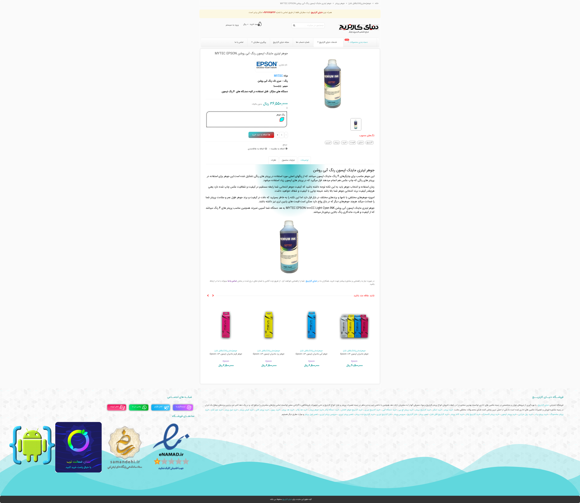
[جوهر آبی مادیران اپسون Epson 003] (311, 325)
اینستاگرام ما (180, 406)
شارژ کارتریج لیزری (384, 414)
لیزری (328, 142)
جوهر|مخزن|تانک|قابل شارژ (354, 351)
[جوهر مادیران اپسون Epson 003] (354, 325)
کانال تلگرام (158, 406)
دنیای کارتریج (287, 499)
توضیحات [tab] (304, 160)
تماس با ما (232, 281)
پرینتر (336, 142)
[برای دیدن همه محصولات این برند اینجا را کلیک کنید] (266, 65)
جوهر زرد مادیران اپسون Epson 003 (268, 354)
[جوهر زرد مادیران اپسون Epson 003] (268, 325)
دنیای (360, 142)
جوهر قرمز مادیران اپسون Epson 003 (226, 354)
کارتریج (369, 142)
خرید (344, 142)
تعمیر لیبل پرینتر (311, 414)
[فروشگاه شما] (358, 28)
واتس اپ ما (136, 406)
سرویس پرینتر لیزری (328, 414)
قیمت (352, 142)
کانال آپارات (114, 406)
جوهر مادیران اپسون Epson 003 (354, 354)
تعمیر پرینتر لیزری (346, 414)
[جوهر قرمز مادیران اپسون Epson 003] (226, 325)
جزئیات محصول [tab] (288, 160)
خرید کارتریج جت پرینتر (365, 414)
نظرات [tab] (273, 160)
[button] (213, 296)
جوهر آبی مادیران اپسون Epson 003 (311, 354)
